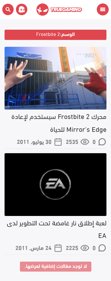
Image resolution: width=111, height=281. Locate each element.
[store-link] (20, 9)
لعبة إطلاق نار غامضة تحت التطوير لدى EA (56, 228)
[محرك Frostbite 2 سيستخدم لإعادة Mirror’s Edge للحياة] (55, 78)
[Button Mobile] (103, 9)
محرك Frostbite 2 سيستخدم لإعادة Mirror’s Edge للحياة (58, 122)
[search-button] (8, 9)
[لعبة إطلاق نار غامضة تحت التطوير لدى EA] (55, 184)
